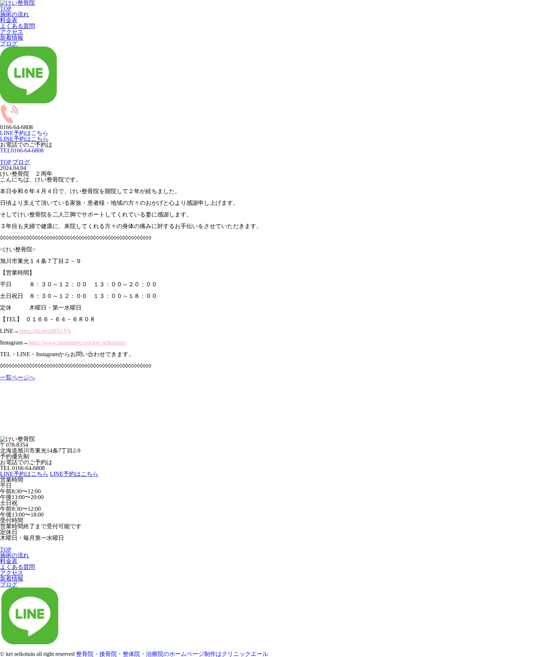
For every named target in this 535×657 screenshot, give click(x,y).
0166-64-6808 (22, 150)
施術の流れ (14, 14)
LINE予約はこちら (24, 139)
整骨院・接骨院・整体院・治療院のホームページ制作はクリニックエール (172, 654)
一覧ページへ (17, 377)
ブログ (8, 43)
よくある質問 (17, 26)
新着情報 (11, 38)
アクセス (11, 32)
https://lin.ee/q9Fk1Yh (45, 331)
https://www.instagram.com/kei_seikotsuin (77, 342)
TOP (5, 8)
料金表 (8, 20)
